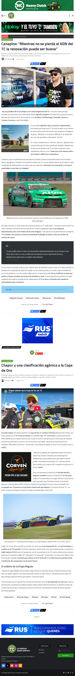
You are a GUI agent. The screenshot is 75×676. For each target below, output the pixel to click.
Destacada (47, 298)
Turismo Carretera (7, 39)
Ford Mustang (59, 298)
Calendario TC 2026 (14, 36)
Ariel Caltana (8, 59)
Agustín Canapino (17, 298)
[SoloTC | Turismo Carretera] (16, 15)
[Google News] (47, 304)
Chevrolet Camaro (33, 298)
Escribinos (41, 653)
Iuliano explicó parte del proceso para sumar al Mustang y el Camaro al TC (39, 289)
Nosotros (41, 650)
